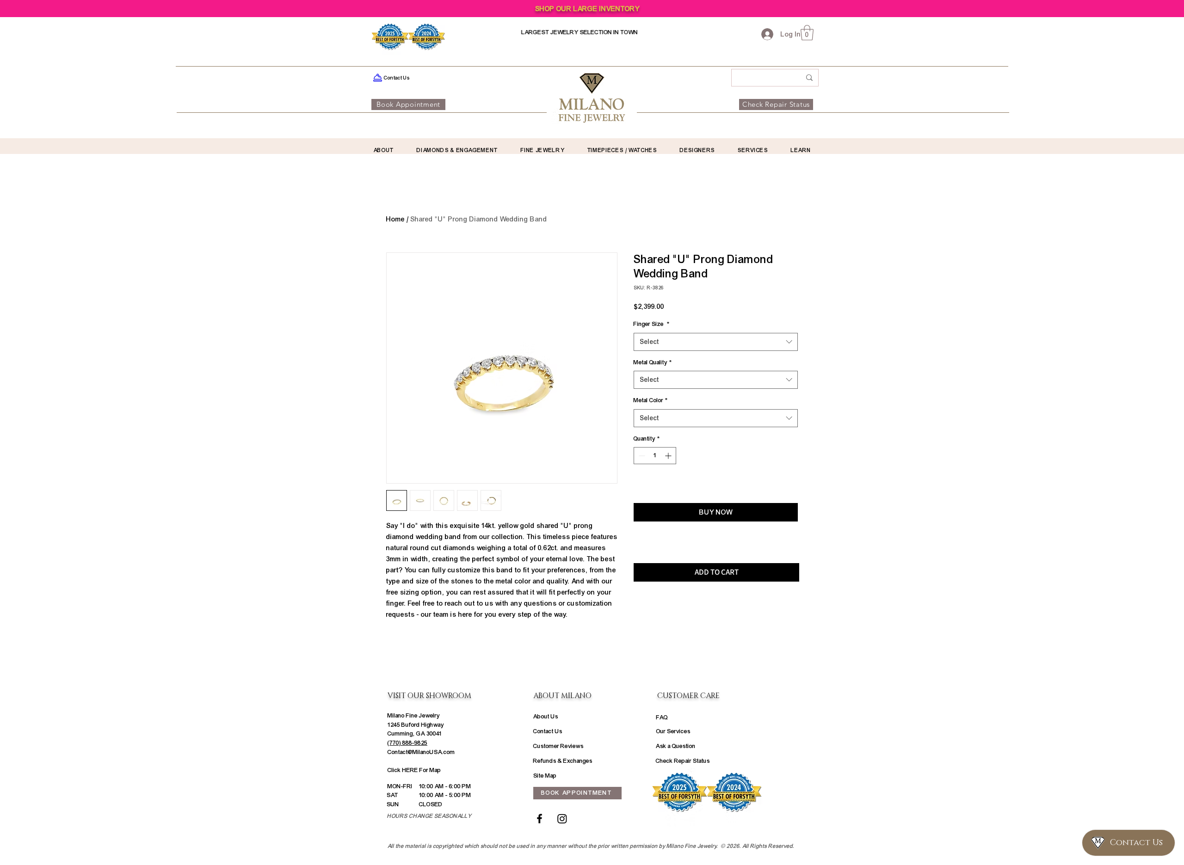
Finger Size (651, 324)
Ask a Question (676, 746)
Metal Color (650, 400)
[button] (807, 32)
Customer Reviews (558, 746)
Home (395, 219)
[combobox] (716, 342)
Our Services (673, 731)
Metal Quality (653, 362)
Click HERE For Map (414, 770)
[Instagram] (562, 818)
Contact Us (547, 731)
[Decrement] (641, 456)
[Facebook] (539, 818)
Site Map (545, 775)
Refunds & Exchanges (562, 761)
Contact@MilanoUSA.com (421, 752)
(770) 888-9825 (407, 743)
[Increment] (669, 456)
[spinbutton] (655, 456)
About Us (545, 716)
